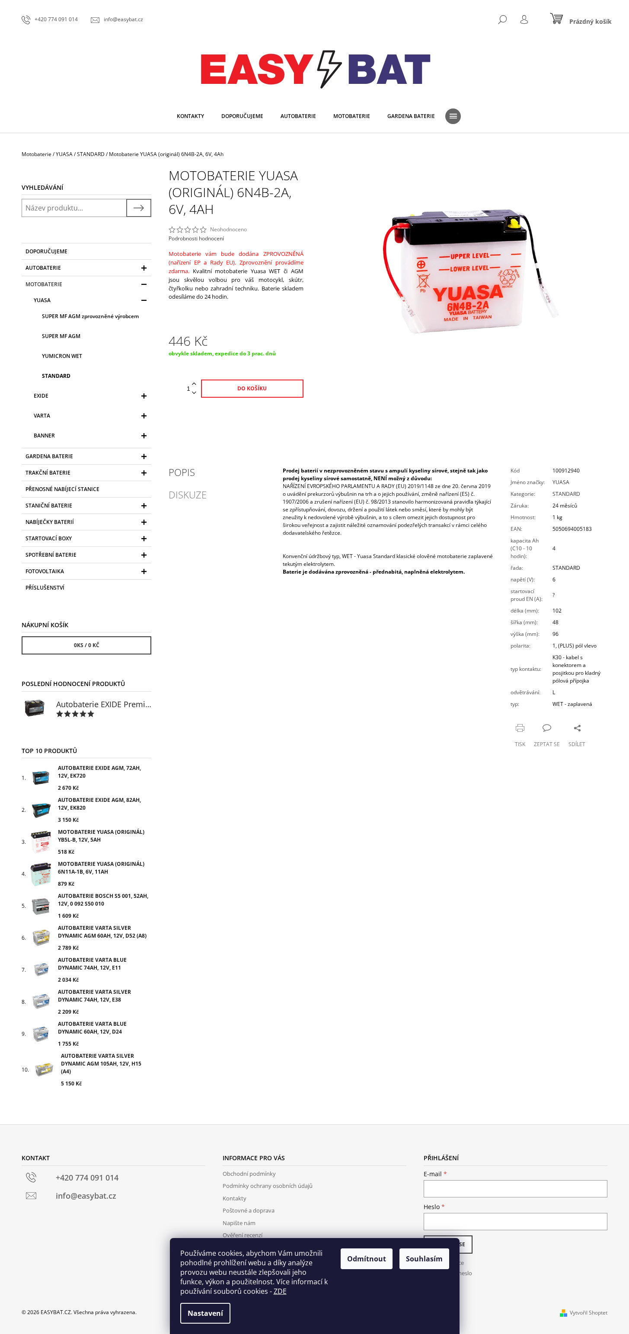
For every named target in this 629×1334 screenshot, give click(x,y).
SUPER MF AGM (61, 336)
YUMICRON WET (62, 356)
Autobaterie (43, 267)
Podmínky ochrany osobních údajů (268, 1186)
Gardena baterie (49, 456)
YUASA (42, 300)
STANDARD (56, 376)
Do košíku (252, 388)
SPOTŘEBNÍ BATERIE (51, 554)
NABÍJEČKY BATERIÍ (50, 522)
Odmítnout (366, 1259)
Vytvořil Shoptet (588, 1312)
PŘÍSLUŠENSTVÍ (45, 587)
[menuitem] (190, 116)
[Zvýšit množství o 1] (194, 384)
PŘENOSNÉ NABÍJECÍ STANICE (62, 489)
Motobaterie (44, 284)
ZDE (280, 1291)
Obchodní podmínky (249, 1174)
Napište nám (239, 1223)
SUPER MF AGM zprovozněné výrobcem (90, 316)
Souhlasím (424, 1259)
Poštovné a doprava (249, 1210)
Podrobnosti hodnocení (196, 238)
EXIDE (41, 395)
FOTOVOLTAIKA (45, 571)
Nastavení (205, 1313)
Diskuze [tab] (188, 494)
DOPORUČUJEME (46, 251)
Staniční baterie (49, 505)
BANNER (44, 435)
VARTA (42, 415)
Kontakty (234, 1198)
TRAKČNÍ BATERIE (48, 472)
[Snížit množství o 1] (194, 393)
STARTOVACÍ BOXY (49, 538)
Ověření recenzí (242, 1235)
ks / (86, 645)
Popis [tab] (182, 472)
